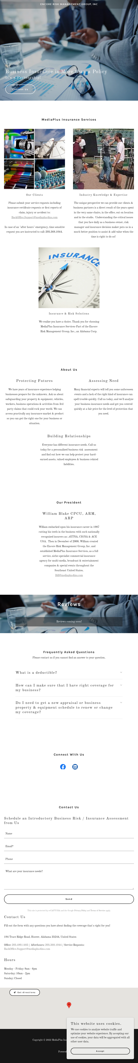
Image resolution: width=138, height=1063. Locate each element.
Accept (100, 1051)
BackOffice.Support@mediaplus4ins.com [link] (27, 949)
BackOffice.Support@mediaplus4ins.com (34, 217)
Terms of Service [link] (97, 911)
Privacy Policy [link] (80, 911)
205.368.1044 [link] (53, 945)
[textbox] (69, 834)
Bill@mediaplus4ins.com (69, 575)
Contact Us (20, 89)
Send (69, 899)
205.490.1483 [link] (20, 945)
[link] (69, 4)
